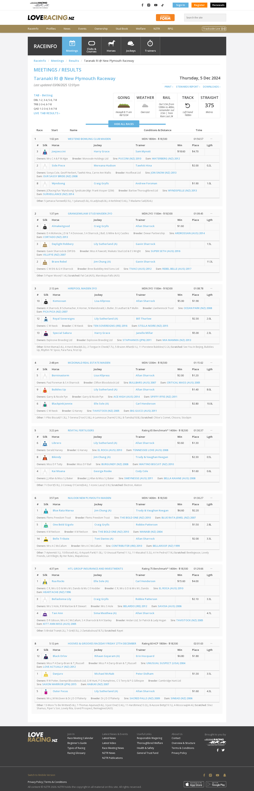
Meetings (72, 50)
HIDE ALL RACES (124, 124)
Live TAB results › (47, 113)
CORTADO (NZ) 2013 (55, 237)
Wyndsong (58, 183)
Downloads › (211, 86)
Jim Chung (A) (102, 261)
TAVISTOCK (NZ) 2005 (105, 410)
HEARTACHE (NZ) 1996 (57, 592)
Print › (169, 86)
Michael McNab (104, 673)
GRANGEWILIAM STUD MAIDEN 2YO (90, 213)
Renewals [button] (218, 5)
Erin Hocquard (145, 656)
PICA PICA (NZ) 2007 (55, 311)
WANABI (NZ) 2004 (151, 531)
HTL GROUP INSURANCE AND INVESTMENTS (95, 568)
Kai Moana (58, 471)
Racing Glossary (76, 753)
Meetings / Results (57, 69)
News (67, 28)
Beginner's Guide (77, 743)
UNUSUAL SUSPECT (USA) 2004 (165, 663)
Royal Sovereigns (64, 318)
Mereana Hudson (105, 165)
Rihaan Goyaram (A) (107, 656)
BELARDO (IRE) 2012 (135, 606)
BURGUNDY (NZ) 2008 (114, 464)
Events (82, 28)
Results (74, 61)
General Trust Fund (147, 753)
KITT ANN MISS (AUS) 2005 (59, 624)
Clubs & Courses (91, 50)
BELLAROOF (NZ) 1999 (166, 546)
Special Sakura (62, 333)
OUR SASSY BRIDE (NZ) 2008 (60, 176)
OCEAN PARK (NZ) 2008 (198, 308)
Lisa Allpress (102, 301)
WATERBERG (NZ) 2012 (166, 158)
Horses (111, 50)
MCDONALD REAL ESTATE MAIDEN (89, 362)
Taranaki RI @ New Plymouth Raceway (74, 78)
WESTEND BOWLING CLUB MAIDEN (89, 139)
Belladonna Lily (61, 599)
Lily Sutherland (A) (105, 244)
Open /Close (211, 139)
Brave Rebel (59, 261)
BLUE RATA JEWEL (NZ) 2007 (179, 517)
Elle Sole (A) (101, 403)
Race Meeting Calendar (80, 738)
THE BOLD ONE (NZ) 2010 (135, 517)
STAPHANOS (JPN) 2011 (137, 340)
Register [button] (199, 5)
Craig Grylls (101, 183)
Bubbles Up (59, 389)
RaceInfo (33, 28)
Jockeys (131, 50)
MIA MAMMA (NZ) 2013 (177, 340)
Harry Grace (102, 151)
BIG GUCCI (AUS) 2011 (143, 410)
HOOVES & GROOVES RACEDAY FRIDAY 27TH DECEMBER (102, 643)
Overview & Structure (183, 743)
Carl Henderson (146, 403)
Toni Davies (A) (103, 538)
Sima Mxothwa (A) (105, 613)
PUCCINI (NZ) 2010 (129, 158)
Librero (56, 443)
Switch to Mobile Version (41, 775)
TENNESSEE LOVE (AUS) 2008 (150, 450)
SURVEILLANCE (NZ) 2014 (58, 194)
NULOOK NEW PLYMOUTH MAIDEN (89, 498)
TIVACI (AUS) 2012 (140, 268)
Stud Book (122, 28)
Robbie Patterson (147, 524)
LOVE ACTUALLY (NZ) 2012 (59, 666)
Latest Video (109, 743)
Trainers (150, 50)
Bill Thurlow (143, 318)
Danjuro (58, 673)
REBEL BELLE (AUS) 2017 (176, 268)
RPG (170, 28)
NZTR (157, 28)
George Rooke (103, 471)
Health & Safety (145, 748)
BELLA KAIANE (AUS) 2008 (179, 478)
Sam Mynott (143, 151)
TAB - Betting (43, 95)
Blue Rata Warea (63, 510)
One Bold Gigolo (63, 524)
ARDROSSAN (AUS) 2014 (190, 233)
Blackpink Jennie (62, 403)
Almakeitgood (61, 226)
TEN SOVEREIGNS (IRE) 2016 (110, 325)
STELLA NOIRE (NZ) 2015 (153, 325)
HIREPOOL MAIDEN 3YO (82, 288)
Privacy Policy (179, 753)
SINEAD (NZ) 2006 (181, 698)
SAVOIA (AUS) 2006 (169, 606)
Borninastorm (60, 375)
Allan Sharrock (145, 226)
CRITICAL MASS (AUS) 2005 (183, 382)
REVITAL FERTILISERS (81, 430)
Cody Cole (142, 471)
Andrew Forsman (146, 183)
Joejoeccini (59, 151)
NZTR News (108, 753)
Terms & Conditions (183, 748)
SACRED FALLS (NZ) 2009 (145, 698)
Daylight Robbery (63, 244)
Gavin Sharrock (145, 244)
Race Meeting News (113, 748)
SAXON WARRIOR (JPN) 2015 (59, 684)
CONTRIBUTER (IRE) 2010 (127, 546)
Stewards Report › (188, 86)
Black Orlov (60, 656)
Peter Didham (144, 673)
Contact (176, 738)
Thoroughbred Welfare (150, 743)
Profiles (51, 28)
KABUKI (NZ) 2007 (98, 684)
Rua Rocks (58, 581)
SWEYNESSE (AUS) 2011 (138, 478)
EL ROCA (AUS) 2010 (110, 450)
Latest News (109, 738)
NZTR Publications (112, 758)
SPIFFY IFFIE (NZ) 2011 (163, 396)
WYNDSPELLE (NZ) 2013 (182, 190)
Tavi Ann (57, 613)
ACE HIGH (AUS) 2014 (127, 396)
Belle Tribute (61, 538)
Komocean (59, 301)
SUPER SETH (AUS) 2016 (165, 251)
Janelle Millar (144, 333)
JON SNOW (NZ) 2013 (163, 172)
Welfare (141, 28)
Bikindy (56, 457)
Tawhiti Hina (144, 165)
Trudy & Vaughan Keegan (152, 457)
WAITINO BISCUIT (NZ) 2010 (156, 464)
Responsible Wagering (149, 738)
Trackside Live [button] (211, 28)
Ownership (101, 28)
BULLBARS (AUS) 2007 (142, 382)
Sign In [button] (180, 5)
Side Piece (58, 165)
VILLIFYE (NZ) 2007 (54, 254)
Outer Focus (60, 691)
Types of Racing (76, 748)
